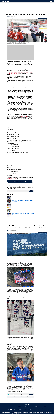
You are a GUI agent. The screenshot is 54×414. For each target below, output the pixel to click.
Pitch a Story (9, 408)
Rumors (13, 1)
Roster (23, 1)
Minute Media (6, 411)
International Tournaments (14, 400)
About (8, 406)
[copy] (12, 18)
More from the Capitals (11, 85)
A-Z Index (19, 409)
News (10, 1)
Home (8, 218)
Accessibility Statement (11, 409)
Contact (26, 406)
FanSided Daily (44, 406)
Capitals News (12, 218)
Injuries (26, 1)
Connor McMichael (24, 116)
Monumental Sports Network (12, 178)
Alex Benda (8, 16)
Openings (19, 406)
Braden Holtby (17, 120)
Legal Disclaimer (44, 408)
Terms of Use (27, 408)
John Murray (9, 230)
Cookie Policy (36, 408)
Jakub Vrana (12, 120)
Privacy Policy (20, 408)
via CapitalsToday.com (21, 123)
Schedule (16, 1)
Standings (20, 1)
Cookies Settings (28, 409)
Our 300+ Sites (36, 406)
